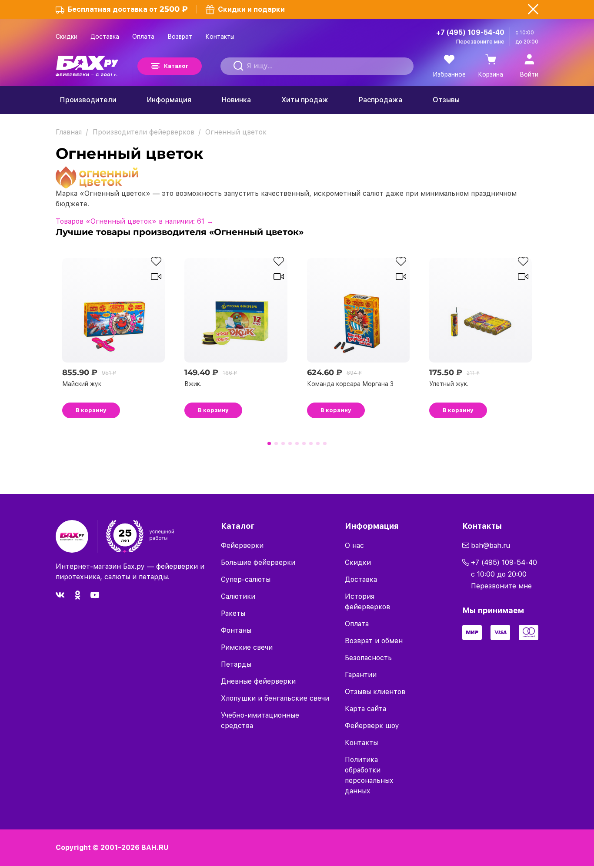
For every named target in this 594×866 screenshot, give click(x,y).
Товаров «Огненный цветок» (135, 221)
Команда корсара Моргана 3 (350, 383)
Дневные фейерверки (258, 681)
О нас (354, 545)
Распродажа (380, 100)
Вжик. (192, 383)
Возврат (179, 36)
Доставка (104, 36)
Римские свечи (247, 647)
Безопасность (368, 658)
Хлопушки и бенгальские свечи (275, 698)
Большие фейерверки (258, 562)
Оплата (143, 36)
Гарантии (361, 675)
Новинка (236, 100)
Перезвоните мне (480, 42)
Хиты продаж (304, 100)
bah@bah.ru (490, 545)
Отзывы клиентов (375, 692)
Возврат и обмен (374, 641)
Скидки (66, 36)
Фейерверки (242, 545)
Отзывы (446, 100)
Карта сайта (365, 709)
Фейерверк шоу (372, 726)
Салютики (238, 596)
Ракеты (233, 613)
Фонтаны (236, 630)
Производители (88, 100)
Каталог (176, 66)
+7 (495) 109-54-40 (470, 32)
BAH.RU (155, 847)
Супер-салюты (245, 579)
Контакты (219, 36)
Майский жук (81, 383)
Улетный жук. (448, 383)
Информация (169, 100)
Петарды (236, 664)
